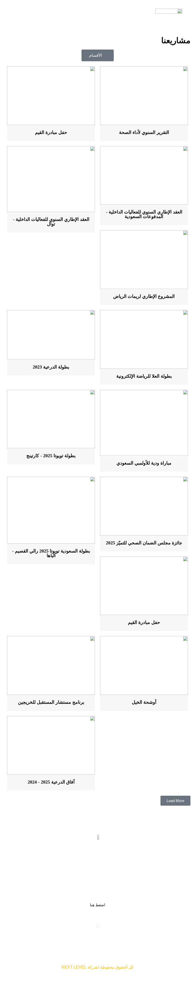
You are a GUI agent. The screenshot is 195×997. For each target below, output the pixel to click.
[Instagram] (81, 861)
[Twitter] (97, 861)
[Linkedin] (113, 861)
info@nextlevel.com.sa (35, 936)
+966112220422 (159, 936)
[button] (17, 15)
